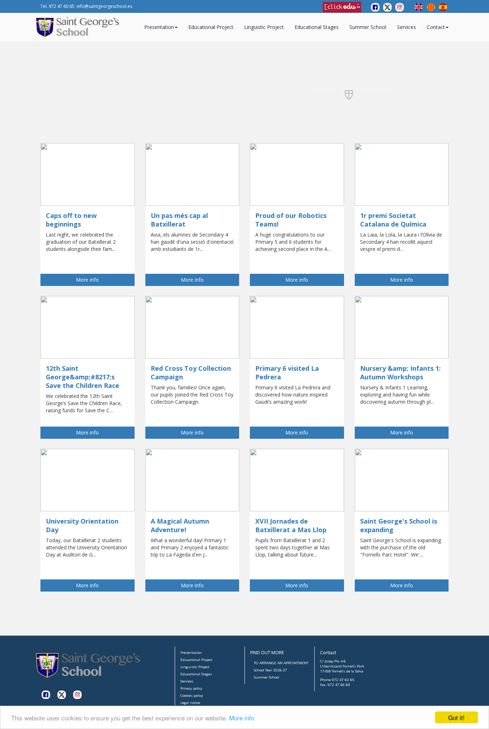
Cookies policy (191, 695)
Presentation (191, 652)
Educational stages (317, 27)
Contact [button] (436, 27)
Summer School (367, 27)
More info (241, 717)
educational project (210, 27)
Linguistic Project (264, 27)
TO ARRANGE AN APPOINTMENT (281, 663)
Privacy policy (191, 688)
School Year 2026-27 (270, 670)
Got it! (456, 717)
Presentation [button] (159, 27)
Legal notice (190, 702)
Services (406, 27)
